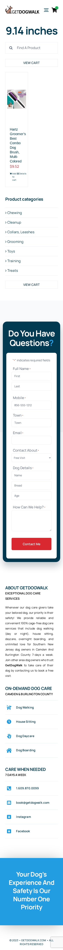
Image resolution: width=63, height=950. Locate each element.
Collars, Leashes (21, 232)
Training (14, 260)
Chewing (14, 212)
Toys (11, 251)
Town (18, 415)
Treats (12, 270)
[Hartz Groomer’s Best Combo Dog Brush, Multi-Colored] (16, 99)
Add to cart (14, 176)
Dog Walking (25, 707)
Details (21, 173)
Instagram (23, 817)
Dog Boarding (25, 750)
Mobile (19, 397)
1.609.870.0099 (27, 788)
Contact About (26, 450)
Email (18, 432)
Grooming (15, 241)
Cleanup (14, 222)
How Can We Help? (29, 507)
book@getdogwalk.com (32, 803)
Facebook (23, 831)
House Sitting (26, 722)
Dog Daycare (25, 736)
